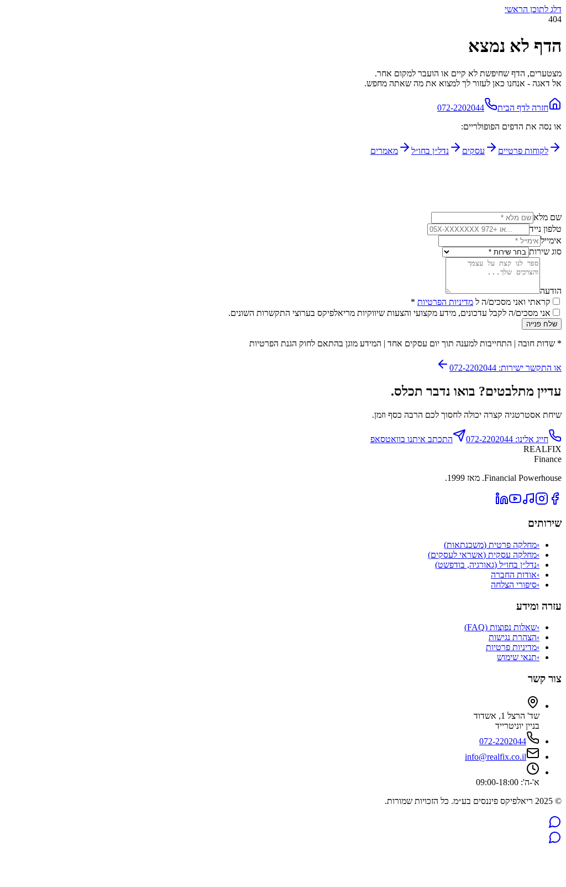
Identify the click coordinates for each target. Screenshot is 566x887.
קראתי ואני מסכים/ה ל (481, 302)
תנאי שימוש (518, 657)
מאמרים (384, 150)
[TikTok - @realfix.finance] (528, 502)
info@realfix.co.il (495, 756)
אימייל (551, 240)
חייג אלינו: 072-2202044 (507, 439)
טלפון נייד (546, 229)
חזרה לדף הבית (522, 107)
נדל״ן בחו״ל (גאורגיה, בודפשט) (487, 564)
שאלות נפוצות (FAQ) (501, 627)
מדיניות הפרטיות (445, 302)
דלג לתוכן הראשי (533, 9)
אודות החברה (515, 574)
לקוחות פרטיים (523, 150)
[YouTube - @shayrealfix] (515, 502)
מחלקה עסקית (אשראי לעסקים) (483, 554)
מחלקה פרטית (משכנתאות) (491, 544)
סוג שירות (545, 251)
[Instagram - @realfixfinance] (541, 502)
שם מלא (547, 217)
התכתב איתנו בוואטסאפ (411, 439)
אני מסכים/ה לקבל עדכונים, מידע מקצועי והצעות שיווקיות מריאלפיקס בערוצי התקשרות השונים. (389, 313)
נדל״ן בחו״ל (430, 150)
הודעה (551, 290)
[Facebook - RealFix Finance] (555, 502)
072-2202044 (460, 107)
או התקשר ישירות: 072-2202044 (505, 367)
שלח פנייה (541, 324)
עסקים (473, 150)
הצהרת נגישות (514, 637)
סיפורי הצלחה (515, 584)
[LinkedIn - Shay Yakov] (502, 502)
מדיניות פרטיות (512, 647)
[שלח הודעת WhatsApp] (555, 825)
